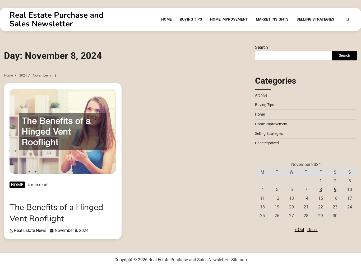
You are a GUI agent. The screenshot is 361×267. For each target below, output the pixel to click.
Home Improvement (229, 19)
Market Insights (272, 19)
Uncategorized (267, 143)
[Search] (347, 19)
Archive (261, 95)
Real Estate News (30, 230)
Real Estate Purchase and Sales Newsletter (57, 19)
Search (261, 47)
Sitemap (239, 259)
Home (166, 19)
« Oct (299, 229)
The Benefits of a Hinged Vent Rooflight (56, 213)
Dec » (312, 229)
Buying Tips (191, 19)
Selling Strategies (315, 19)
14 (306, 198)
